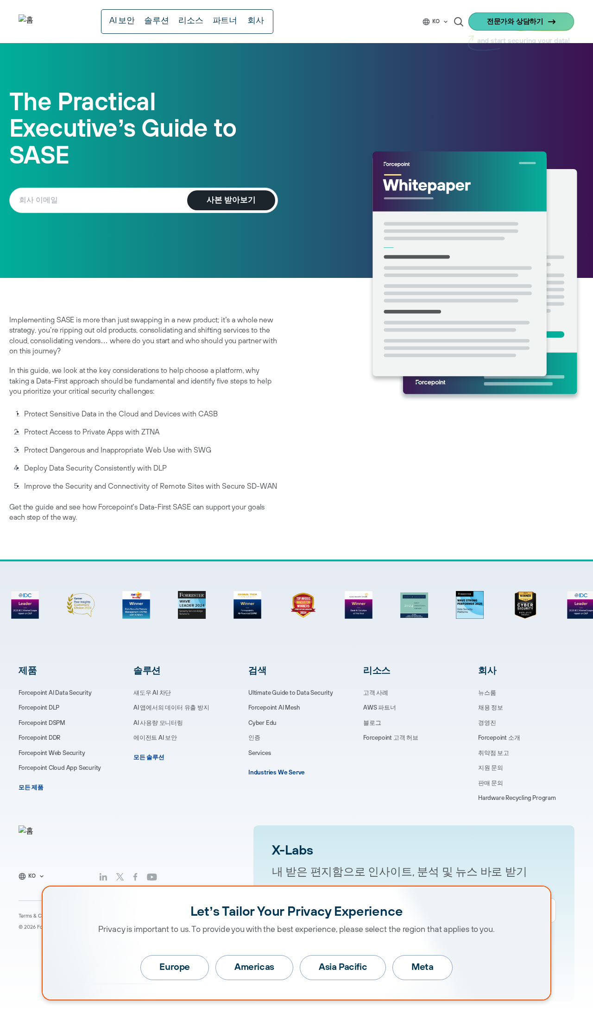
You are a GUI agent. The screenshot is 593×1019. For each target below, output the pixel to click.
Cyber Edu (262, 723)
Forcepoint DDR (39, 738)
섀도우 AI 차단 (152, 693)
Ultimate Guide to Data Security (290, 693)
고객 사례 (375, 693)
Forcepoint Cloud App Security (60, 768)
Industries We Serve (276, 772)
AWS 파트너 (379, 707)
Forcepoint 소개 (499, 738)
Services (259, 753)
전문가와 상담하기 (515, 21)
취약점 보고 (493, 753)
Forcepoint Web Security (52, 753)
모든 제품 (31, 787)
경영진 (487, 723)
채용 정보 (490, 707)
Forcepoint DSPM (42, 723)
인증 (254, 738)
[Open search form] (458, 21)
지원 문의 (490, 768)
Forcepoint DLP (39, 707)
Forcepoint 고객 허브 (390, 738)
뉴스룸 (487, 693)
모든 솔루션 (148, 757)
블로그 (372, 723)
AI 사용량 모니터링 (158, 723)
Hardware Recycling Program (517, 798)
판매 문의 (490, 783)
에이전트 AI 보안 (155, 738)
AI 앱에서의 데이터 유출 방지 (171, 707)
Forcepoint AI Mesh (274, 707)
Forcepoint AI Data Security (55, 693)
